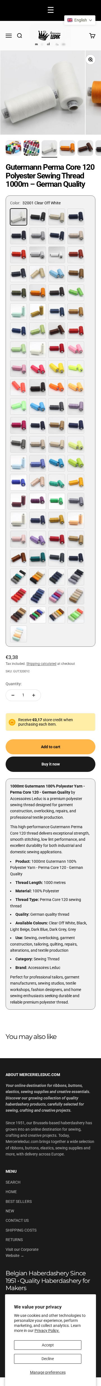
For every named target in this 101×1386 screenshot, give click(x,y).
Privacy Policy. (47, 1330)
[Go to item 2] (31, 149)
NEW (10, 1211)
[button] (80, 20)
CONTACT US (17, 1220)
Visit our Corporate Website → (22, 1252)
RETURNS (14, 1239)
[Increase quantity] (34, 695)
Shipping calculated (41, 664)
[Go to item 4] (67, 149)
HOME (11, 1191)
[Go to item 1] (13, 149)
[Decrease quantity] (13, 695)
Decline (48, 1358)
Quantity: (14, 684)
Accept (48, 1345)
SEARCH (13, 1182)
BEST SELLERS (19, 1201)
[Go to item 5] (85, 149)
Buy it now (51, 764)
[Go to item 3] (49, 149)
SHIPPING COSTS (21, 1230)
